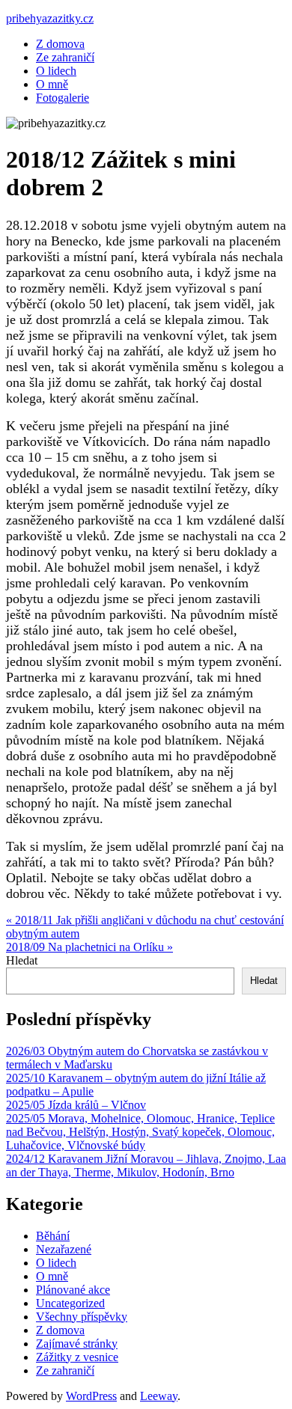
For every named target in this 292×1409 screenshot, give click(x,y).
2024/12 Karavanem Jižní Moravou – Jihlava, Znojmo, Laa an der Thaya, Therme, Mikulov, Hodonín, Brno (146, 1165)
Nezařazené (63, 1249)
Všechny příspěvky (81, 1316)
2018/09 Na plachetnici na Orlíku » (89, 947)
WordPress (91, 1396)
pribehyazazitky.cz (50, 18)
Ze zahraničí (65, 57)
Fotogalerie (62, 97)
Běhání (53, 1235)
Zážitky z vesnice (77, 1357)
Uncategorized (70, 1303)
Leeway (158, 1396)
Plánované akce (73, 1289)
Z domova (60, 43)
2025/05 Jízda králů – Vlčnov (76, 1104)
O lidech (56, 70)
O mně (52, 84)
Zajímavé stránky (77, 1343)
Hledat (21, 960)
